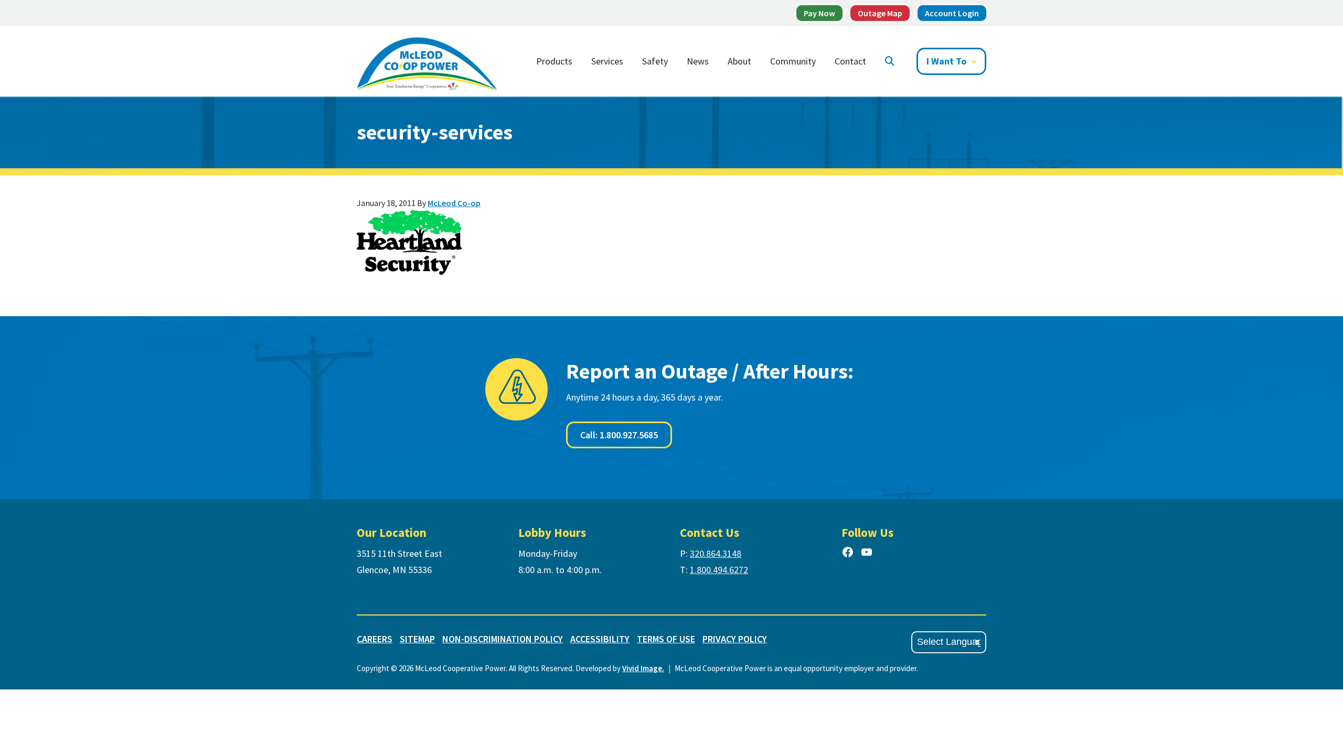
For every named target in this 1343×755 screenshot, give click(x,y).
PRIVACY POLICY (734, 639)
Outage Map (880, 13)
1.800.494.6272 (719, 570)
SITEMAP (417, 639)
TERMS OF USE (666, 639)
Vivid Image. (643, 668)
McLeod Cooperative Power (427, 61)
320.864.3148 (715, 553)
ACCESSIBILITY (600, 639)
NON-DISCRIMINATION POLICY (502, 639)
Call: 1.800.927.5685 (619, 435)
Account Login (952, 13)
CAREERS (374, 639)
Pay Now (819, 13)
